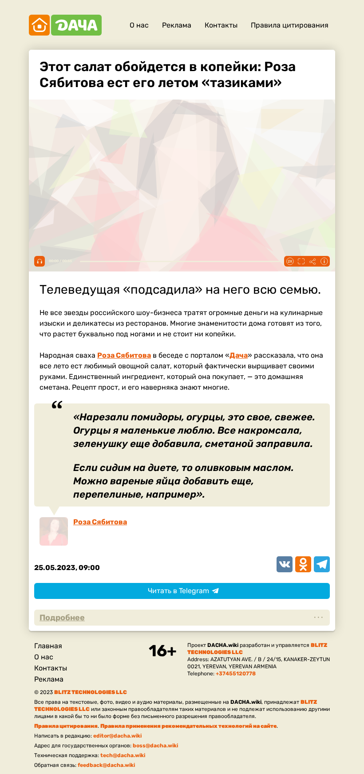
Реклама (176, 25)
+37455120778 (236, 673)
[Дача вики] (65, 25)
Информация (324, 261)
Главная (48, 646)
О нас (139, 25)
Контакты (221, 25)
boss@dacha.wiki (155, 745)
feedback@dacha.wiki (106, 765)
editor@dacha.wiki (117, 736)
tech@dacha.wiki (122, 755)
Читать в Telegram (178, 590)
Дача (238, 355)
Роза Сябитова (124, 355)
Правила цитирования (289, 25)
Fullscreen (301, 261)
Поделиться (312, 261)
